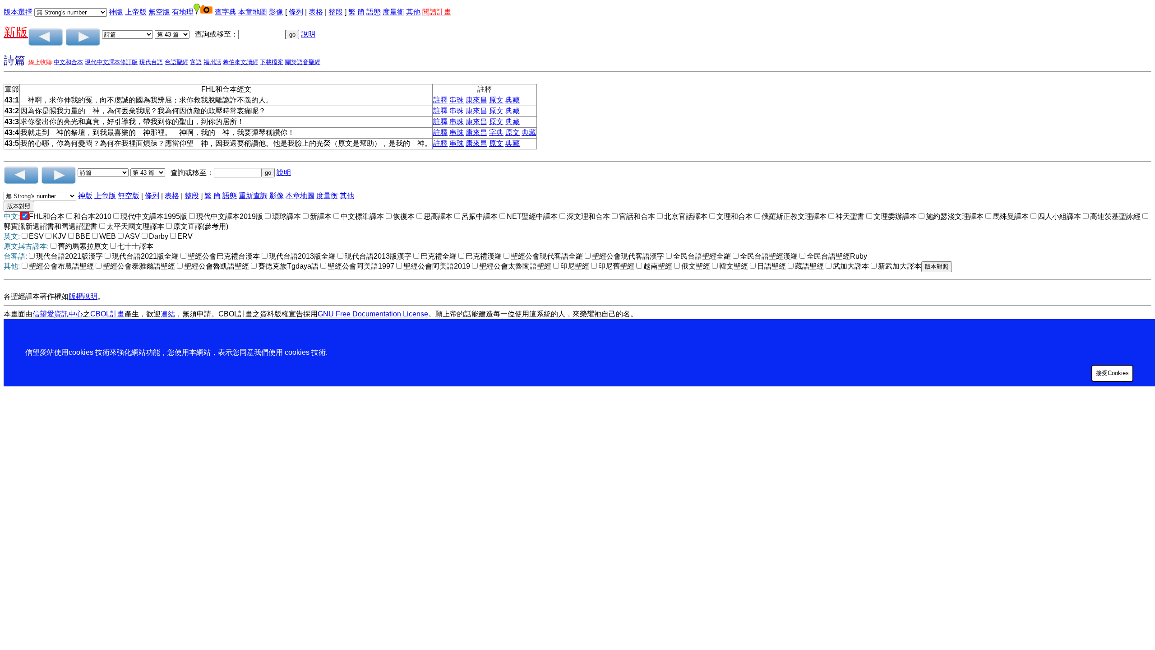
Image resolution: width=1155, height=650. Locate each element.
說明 (308, 34)
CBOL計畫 (107, 314)
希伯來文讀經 (240, 62)
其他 (413, 12)
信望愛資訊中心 (57, 314)
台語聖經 (176, 62)
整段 (335, 12)
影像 (276, 12)
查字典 (225, 12)
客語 (196, 62)
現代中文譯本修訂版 (111, 62)
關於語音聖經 (302, 62)
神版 (116, 12)
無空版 (159, 12)
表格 (316, 12)
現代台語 (151, 62)
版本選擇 (18, 12)
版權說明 (83, 296)
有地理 (183, 12)
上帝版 (136, 12)
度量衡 (393, 12)
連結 (168, 314)
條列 (296, 12)
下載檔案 (271, 62)
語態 (373, 12)
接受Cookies (1112, 373)
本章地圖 (252, 12)
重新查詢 (253, 196)
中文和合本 (68, 62)
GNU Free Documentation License (373, 314)
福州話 (212, 62)
